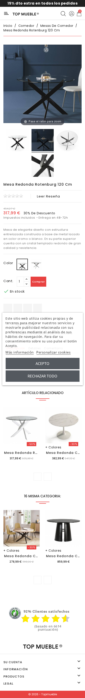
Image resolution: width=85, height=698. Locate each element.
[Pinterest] (37, 308)
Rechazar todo (42, 376)
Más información (19, 352)
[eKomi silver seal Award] (15, 613)
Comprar (38, 281)
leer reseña (48, 196)
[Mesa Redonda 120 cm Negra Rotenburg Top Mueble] (17, 141)
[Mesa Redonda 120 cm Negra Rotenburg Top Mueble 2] (67, 141)
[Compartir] (7, 308)
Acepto (42, 363)
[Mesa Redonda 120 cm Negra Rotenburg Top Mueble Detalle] (43, 166)
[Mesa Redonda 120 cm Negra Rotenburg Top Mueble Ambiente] (43, 141)
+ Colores (53, 447)
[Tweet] (27, 308)
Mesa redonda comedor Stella (33, 556)
